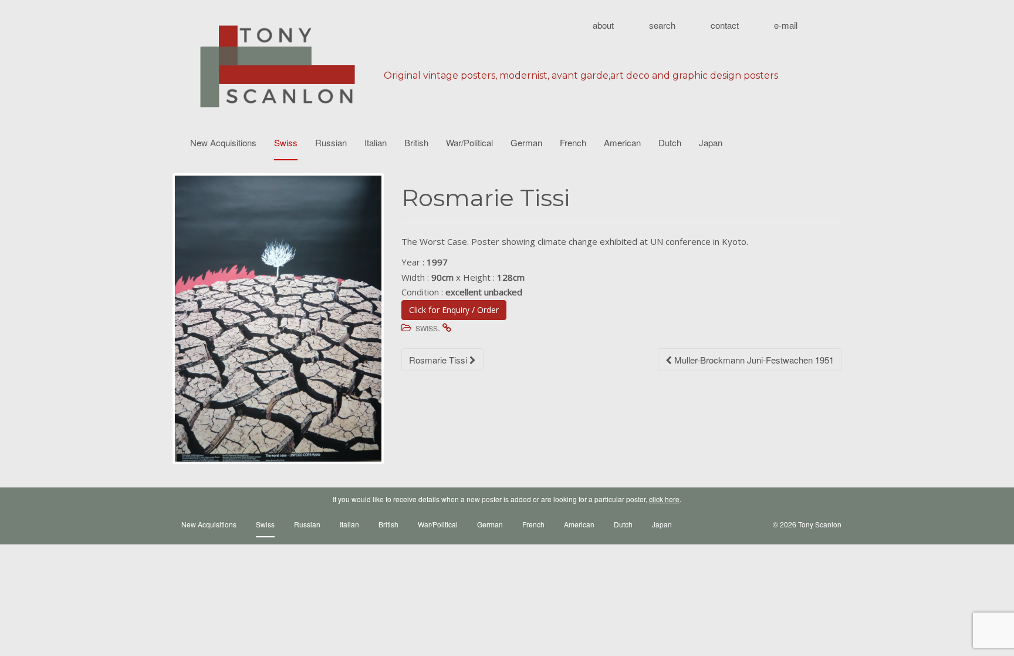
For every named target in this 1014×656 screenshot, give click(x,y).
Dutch (669, 142)
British (416, 142)
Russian (331, 142)
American (622, 142)
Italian (375, 142)
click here (664, 499)
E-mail (785, 25)
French (573, 142)
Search (662, 25)
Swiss (286, 142)
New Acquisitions (223, 142)
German (526, 142)
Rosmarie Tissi (439, 360)
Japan (710, 142)
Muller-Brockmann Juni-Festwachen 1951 (753, 360)
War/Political (469, 142)
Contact (725, 25)
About (603, 25)
